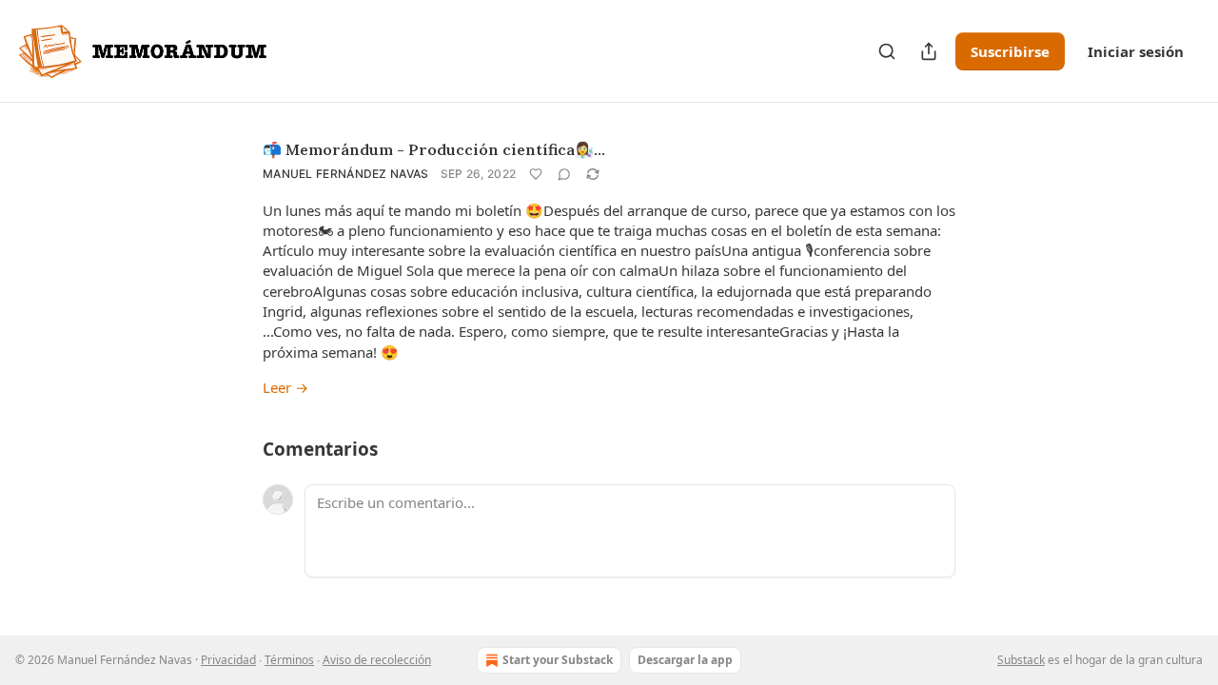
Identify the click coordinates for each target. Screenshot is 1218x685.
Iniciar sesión (1136, 51)
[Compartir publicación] (929, 51)
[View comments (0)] (564, 174)
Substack (1021, 660)
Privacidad (228, 660)
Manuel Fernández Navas (346, 173)
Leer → (285, 387)
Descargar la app (685, 660)
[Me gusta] (535, 174)
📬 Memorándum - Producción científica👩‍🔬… (434, 149)
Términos (289, 660)
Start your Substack (557, 660)
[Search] (887, 51)
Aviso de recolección (377, 660)
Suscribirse (1010, 51)
